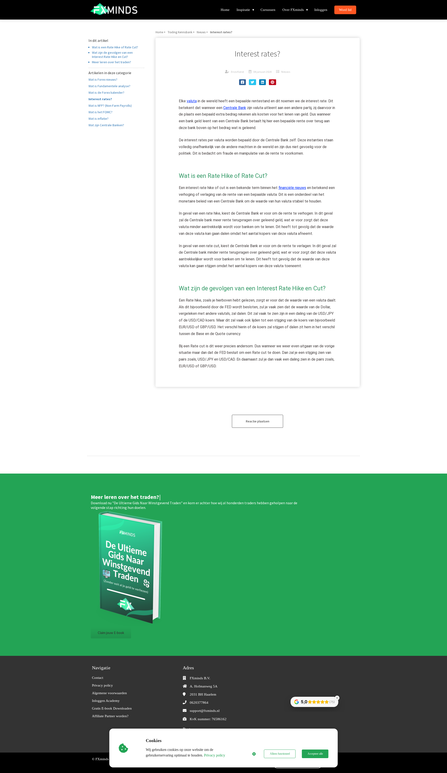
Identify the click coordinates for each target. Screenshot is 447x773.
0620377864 (199, 702)
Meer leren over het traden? (111, 62)
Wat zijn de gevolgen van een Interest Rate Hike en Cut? (112, 54)
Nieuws (285, 71)
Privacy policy (214, 755)
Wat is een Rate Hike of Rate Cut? (115, 47)
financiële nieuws (292, 188)
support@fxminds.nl (205, 711)
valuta (192, 101)
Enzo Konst (237, 71)
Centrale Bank (234, 108)
